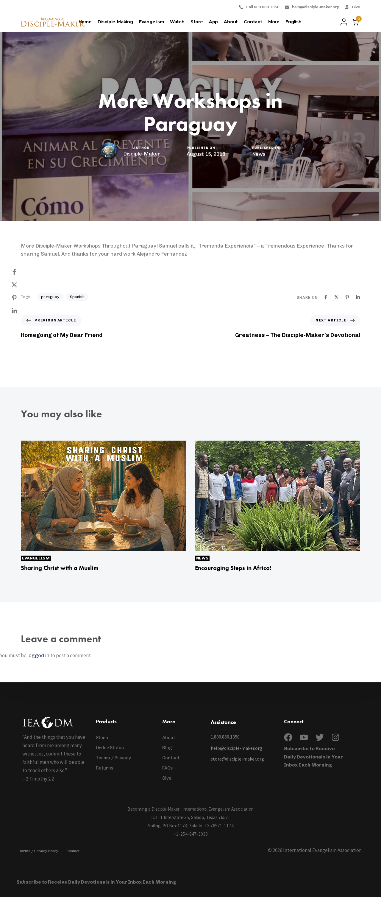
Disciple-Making (115, 21)
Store (196, 21)
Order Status (110, 747)
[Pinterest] (20, 298)
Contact (253, 21)
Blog (167, 747)
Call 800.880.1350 (262, 6)
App (213, 21)
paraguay (50, 297)
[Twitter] (320, 737)
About (231, 21)
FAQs (167, 768)
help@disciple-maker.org (316, 6)
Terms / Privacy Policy (38, 851)
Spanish (77, 297)
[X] (20, 285)
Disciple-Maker (141, 154)
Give (356, 6)
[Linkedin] (20, 311)
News (259, 154)
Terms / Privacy (113, 758)
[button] (342, 22)
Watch (177, 21)
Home (85, 21)
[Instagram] (335, 737)
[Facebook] (20, 272)
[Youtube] (304, 737)
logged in (38, 655)
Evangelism (151, 21)
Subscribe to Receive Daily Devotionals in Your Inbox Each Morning (313, 757)
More (273, 21)
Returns (105, 768)
